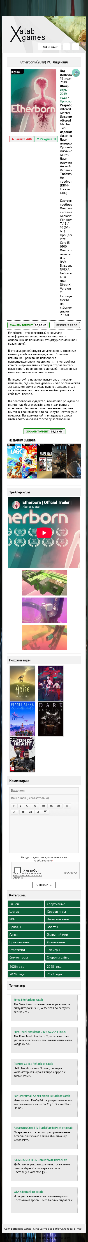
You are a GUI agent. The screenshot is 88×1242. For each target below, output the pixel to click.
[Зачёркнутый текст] (35, 806)
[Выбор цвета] (14, 812)
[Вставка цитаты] (31, 812)
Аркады (15, 927)
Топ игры (53, 950)
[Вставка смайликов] (67, 806)
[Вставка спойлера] (45, 812)
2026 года (16, 966)
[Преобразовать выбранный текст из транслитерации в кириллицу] (38, 812)
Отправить (44, 884)
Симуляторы (18, 957)
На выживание (58, 919)
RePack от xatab (29, 35)
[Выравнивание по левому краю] (44, 806)
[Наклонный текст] (20, 806)
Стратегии (17, 950)
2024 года (17, 974)
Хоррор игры (56, 911)
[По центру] (51, 806)
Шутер (14, 911)
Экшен (14, 904)
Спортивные (56, 904)
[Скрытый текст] (23, 812)
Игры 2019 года (63, 93)
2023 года (54, 974)
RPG (12, 919)
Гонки (13, 934)
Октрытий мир (57, 934)
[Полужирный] (14, 806)
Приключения (70, 101)
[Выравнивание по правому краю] (59, 806)
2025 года (54, 966)
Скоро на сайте (58, 957)
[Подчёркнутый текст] (27, 806)
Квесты (52, 927)
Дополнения (56, 942)
